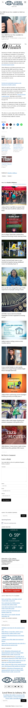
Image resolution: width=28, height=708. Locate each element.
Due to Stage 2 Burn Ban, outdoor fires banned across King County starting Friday (14, 235)
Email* (3, 488)
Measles (4, 176)
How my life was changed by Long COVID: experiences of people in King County (14, 288)
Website (3, 493)
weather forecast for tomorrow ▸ (14, 551)
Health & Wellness (12, 173)
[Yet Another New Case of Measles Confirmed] (7, 159)
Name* (3, 483)
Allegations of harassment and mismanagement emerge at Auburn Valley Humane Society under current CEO (12, 652)
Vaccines (9, 176)
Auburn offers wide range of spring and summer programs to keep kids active (13, 421)
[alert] (14, 523)
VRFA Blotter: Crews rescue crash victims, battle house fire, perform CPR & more (14, 447)
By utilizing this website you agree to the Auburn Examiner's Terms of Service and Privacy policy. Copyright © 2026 (14, 696)
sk (2, 651)
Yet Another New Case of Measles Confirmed (7, 163)
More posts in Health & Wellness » (19, 184)
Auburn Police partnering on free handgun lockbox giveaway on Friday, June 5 (14, 395)
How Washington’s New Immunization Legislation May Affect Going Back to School (18, 146)
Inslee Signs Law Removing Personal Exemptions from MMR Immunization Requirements (6, 147)
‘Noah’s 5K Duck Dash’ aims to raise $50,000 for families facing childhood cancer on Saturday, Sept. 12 (12, 262)
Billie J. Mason (5, 664)
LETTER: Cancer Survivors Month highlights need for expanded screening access (13, 315)
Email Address (5, 564)
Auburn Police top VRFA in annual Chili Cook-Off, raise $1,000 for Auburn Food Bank (13, 208)
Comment (3, 466)
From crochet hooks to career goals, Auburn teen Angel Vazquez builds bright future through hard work (13, 368)
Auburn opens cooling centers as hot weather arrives (12, 342)
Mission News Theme (9, 706)
